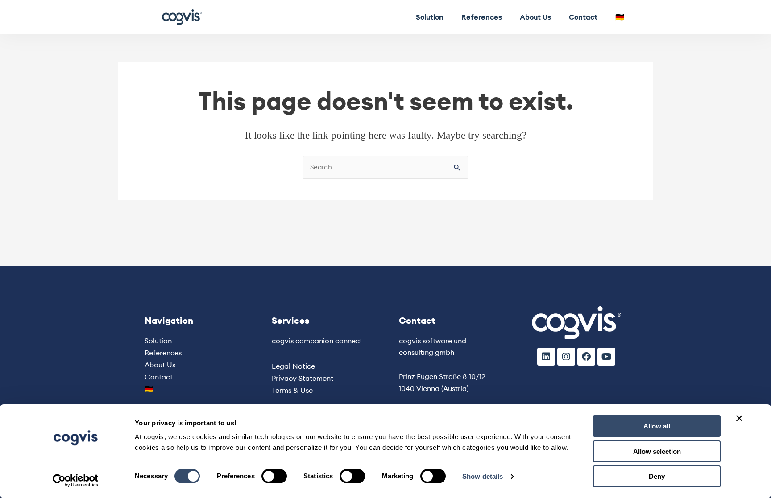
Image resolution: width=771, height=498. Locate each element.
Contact (583, 16)
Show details (482, 476)
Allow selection (657, 451)
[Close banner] (739, 418)
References (481, 16)
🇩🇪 (619, 16)
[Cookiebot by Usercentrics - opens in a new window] (76, 480)
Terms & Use (292, 390)
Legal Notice (293, 366)
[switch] (274, 476)
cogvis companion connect (317, 340)
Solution (430, 16)
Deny (657, 476)
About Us (535, 16)
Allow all (656, 426)
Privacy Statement (302, 378)
